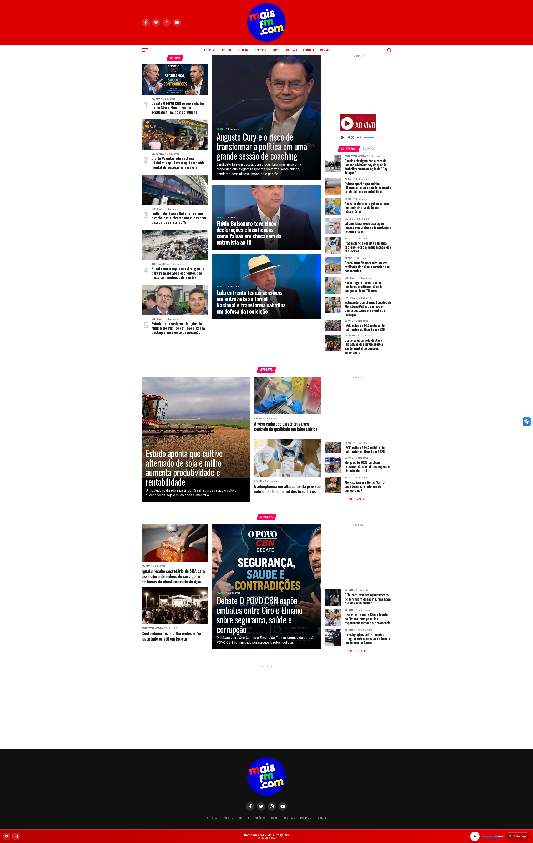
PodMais (308, 50)
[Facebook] (6, 836)
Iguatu (276, 50)
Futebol (244, 50)
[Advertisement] (358, 84)
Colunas (291, 50)
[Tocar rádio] (475, 836)
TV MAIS (324, 50)
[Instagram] (16, 836)
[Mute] (359, 137)
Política (260, 50)
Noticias (209, 50)
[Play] (342, 137)
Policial (227, 50)
